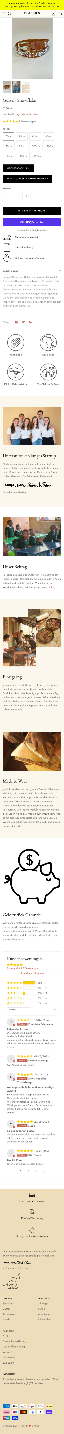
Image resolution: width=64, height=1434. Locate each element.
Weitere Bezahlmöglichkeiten (32, 230)
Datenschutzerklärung (14, 1341)
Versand (7, 1352)
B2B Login (8, 1363)
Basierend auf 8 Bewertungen (23, 968)
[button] (11, 121)
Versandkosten (30, 114)
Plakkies (8, 1425)
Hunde (6, 1319)
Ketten (41, 1309)
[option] (32, 48)
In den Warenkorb (32, 210)
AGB (5, 1336)
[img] (25, 1020)
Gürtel (6, 1309)
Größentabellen (18, 168)
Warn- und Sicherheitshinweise (27, 178)
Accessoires (9, 1314)
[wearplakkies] (32, 13)
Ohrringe (43, 1303)
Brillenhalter (44, 1319)
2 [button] (28, 1171)
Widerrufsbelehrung (14, 1346)
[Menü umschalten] (4, 13)
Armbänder (44, 1314)
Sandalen (8, 1303)
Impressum (9, 1357)
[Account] (52, 13)
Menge (7, 188)
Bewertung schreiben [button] (32, 973)
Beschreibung (10, 271)
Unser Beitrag (48, 587)
